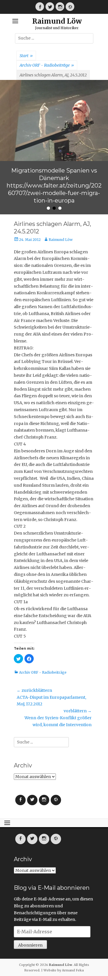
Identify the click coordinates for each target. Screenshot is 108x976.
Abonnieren (30, 901)
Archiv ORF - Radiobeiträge (47, 65)
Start (26, 55)
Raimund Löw (57, 21)
